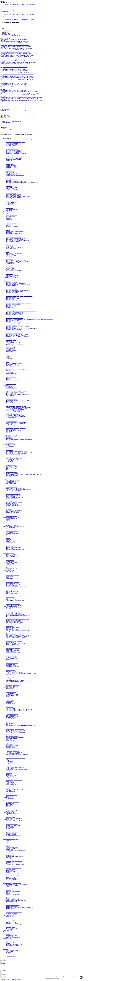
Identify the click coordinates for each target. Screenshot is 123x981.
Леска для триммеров (10, 677)
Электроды (8, 724)
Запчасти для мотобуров (11, 305)
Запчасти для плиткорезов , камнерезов (14, 313)
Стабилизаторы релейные (11, 814)
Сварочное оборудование (8, 721)
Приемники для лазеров (11, 364)
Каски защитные (9, 806)
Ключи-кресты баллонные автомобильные (15, 169)
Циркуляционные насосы (11, 562)
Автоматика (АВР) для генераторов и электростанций (17, 272)
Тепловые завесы (9, 916)
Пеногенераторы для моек (11, 543)
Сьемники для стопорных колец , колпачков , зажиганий (18, 196)
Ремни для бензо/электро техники (13, 342)
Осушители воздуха (10, 438)
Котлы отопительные (10, 712)
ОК (81, 977)
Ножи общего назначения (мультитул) (14, 944)
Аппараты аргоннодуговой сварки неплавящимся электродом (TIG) (20, 725)
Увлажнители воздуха (10, 440)
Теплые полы (8, 921)
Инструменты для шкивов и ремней (13, 158)
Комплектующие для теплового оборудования (16, 924)
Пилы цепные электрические (12, 583)
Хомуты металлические (11, 939)
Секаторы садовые (10, 249)
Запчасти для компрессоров (12, 293)
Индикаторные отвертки (11, 347)
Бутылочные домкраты (11, 140)
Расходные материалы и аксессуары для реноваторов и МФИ (19, 407)
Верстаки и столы (9, 821)
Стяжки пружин (9, 191)
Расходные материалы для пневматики (14, 497)
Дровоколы (8, 218)
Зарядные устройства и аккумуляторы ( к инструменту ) (18, 336)
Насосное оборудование (8, 553)
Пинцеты (8, 876)
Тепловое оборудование (8, 915)
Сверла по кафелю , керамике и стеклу (14, 745)
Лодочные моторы (7, 523)
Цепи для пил (9, 589)
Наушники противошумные (12, 807)
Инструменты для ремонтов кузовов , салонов (16, 153)
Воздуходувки (9, 476)
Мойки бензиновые (10, 551)
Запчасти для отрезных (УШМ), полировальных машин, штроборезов (21, 309)
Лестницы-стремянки (10, 521)
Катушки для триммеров (11, 671)
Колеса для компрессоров (11, 516)
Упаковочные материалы (11, 785)
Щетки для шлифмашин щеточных (13, 620)
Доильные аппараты (10, 279)
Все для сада (6, 211)
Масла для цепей (9, 532)
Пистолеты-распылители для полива (14, 237)
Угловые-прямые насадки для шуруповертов (15, 416)
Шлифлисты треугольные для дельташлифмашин (16, 616)
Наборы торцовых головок (11, 179)
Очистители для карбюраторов (12, 533)
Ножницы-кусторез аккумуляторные (14, 233)
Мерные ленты (9, 356)
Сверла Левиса (9, 739)
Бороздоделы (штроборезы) (12, 425)
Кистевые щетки (9, 628)
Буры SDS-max (9, 762)
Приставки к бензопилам (11, 585)
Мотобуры (8, 230)
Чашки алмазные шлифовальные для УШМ (15, 614)
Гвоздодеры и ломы (10, 849)
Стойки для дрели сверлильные (12, 413)
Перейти (13, 17)
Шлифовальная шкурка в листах (13, 617)
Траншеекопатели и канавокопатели (13, 655)
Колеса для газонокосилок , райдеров (14, 672)
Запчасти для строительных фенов (13, 322)
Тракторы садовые (10, 653)
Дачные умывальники (10, 216)
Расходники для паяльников (12, 573)
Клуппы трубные (9, 857)
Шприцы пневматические (11, 503)
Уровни (7, 375)
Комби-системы (9, 674)
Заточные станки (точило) (11, 822)
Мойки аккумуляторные (11, 550)
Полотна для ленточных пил (12, 644)
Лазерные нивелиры (10, 349)
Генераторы (5, 265)
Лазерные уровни (9, 351)
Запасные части (6, 281)
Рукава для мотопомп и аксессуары (13, 557)
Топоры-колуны (9, 256)
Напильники (8, 638)
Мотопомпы (8, 569)
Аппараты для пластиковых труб (13, 695)
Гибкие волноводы (10, 609)
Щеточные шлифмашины (11, 421)
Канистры (8, 540)
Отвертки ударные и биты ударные (13, 875)
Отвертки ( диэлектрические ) (12, 873)
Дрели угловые (9, 432)
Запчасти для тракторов (11, 327)
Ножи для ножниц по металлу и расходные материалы (18, 394)
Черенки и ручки (9, 259)
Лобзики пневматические (11, 485)
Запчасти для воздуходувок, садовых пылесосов (16, 286)
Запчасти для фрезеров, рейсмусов (13, 329)
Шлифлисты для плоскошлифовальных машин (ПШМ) (18, 615)
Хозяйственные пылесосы (11, 466)
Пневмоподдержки (10, 492)
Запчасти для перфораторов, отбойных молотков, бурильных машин (21, 311)
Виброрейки (8, 893)
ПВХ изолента (9, 946)
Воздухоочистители (10, 443)
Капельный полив (10, 221)
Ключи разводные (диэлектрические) (14, 861)
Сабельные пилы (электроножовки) (13, 410)
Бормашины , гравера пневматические (14, 505)
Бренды (2, 1)
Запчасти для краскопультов (12, 294)
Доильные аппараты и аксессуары (10, 277)
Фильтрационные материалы (12, 694)
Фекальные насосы (10, 561)
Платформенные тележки (11, 795)
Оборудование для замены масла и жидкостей (16, 181)
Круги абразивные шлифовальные (13, 634)
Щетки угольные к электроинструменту (14, 344)
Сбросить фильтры (15, 31)
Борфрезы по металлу (10, 760)
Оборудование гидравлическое (12, 180)
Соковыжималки (9, 936)
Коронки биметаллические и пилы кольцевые (16, 767)
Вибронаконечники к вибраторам (13, 891)
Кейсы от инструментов (11, 340)
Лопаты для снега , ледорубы (12, 226)
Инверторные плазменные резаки (13, 731)
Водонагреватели (9, 701)
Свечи (7, 534)
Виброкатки (8, 890)
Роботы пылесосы (10, 460)
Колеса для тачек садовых (11, 223)
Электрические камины (11, 922)
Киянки (7, 854)
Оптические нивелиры (11, 359)
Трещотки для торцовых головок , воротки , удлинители (18, 206)
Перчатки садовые (10, 235)
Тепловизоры (8, 371)
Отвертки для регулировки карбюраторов (15, 600)
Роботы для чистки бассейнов (12, 459)
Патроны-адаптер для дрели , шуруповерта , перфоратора (18, 400)
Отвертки (8, 872)
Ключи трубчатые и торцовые (12, 167)
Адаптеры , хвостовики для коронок (14, 755)
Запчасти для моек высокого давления (14, 300)
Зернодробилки (9, 219)
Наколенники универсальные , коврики (14, 231)
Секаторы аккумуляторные (11, 248)
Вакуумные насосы (10, 563)
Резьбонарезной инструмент (12, 879)
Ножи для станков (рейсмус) (12, 824)
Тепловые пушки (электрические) (13, 920)
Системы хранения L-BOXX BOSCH (14, 411)
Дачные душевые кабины (11, 215)
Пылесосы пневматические (12, 496)
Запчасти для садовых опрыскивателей (14, 318)
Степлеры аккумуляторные (11, 913)
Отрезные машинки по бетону (12, 895)
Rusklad (7, 32)
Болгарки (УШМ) (9, 424)
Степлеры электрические (11, 914)
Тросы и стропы (9, 208)
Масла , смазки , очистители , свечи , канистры (13, 526)
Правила (7, 362)
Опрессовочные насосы (11, 717)
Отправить (3, 963)
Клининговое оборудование (9, 444)
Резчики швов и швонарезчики (12, 899)
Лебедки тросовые (10, 172)
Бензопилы (8, 592)
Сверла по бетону (9, 743)
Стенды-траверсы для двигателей (13, 189)
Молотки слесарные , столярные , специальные (16, 864)
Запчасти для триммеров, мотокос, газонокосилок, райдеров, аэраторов (21, 328)
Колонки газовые (9, 707)
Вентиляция (8, 441)
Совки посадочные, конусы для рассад (14, 253)
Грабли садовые (9, 213)
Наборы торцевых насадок (11, 177)
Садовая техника (6, 646)
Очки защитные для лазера (11, 810)
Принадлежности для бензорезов (13, 897)
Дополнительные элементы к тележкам (14, 789)
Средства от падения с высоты (12, 802)
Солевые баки (9, 689)
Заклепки (8, 902)
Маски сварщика (9, 734)
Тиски (7, 842)
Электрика (5, 949)
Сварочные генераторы (11, 271)
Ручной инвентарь (10, 461)
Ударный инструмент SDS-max (12, 749)
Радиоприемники (9, 403)
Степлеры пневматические (11, 499)
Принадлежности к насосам (12, 555)
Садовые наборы (9, 245)
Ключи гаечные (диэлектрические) (13, 161)
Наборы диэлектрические (11, 865)
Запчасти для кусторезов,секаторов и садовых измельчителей (19, 296)
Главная (2, 19)
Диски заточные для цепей (11, 593)
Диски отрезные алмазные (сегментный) (14, 621)
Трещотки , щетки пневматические (13, 501)
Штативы (8, 379)
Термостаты (8, 343)
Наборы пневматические (11, 487)
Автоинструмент (7, 138)
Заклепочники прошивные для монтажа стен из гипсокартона (19, 907)
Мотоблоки (8, 678)
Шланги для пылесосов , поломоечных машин (16, 469)
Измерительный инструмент (9, 345)
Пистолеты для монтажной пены (13, 604)
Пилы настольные (10, 827)
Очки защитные (9, 809)
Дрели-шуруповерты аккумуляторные (14, 435)
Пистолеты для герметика (11, 602)
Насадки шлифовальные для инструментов (15, 639)
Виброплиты (8, 892)
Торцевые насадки (10, 203)
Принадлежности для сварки (12, 736)
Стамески (8, 881)
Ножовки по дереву (10, 870)
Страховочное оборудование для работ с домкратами (17, 190)
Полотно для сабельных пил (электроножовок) (16, 645)
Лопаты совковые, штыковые (12, 228)
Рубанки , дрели (9, 880)
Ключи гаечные (9, 160)
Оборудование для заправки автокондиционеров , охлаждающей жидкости (22, 182)
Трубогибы (8, 844)
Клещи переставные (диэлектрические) (14, 856)
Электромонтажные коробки (12, 950)
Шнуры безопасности (10, 804)
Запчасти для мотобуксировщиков (13, 304)
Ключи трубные (9, 862)
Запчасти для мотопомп (11, 306)
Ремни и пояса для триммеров (12, 685)
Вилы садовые (9, 264)
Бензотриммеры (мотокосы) (12, 660)
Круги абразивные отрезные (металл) (14, 633)
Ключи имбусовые (10, 858)
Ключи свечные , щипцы (11, 165)
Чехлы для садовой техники (12, 658)
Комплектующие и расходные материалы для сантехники (18, 710)
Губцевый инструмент (10, 851)
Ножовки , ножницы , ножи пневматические (15, 488)
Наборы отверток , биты (11, 866)
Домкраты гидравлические (11, 144)
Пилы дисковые (9, 402)
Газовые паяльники (10, 577)
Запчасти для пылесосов (11, 315)
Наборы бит (8, 770)
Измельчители (9, 220)
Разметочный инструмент (11, 878)
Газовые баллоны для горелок (12, 575)
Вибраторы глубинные (11, 888)
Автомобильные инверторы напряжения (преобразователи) (19, 139)
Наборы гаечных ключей (11, 174)
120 (11, 33)
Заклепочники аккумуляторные (12, 905)
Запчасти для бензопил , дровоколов (14, 282)
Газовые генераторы (10, 276)
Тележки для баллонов (11, 781)
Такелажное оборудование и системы (14, 780)
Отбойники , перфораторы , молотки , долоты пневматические (19, 489)
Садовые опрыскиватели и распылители (14, 247)
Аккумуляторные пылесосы (12, 473)
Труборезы (8, 846)
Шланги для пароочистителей (12, 468)
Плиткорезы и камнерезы (11, 829)
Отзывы (23, 4)
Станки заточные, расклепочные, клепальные (16, 586)
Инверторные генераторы (11, 268)
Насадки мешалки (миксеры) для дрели (14, 393)
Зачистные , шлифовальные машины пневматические (17, 513)
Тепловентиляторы (10, 929)
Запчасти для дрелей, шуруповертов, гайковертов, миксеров (19, 290)
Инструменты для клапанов (12, 149)
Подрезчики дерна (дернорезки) (13, 683)
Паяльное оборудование (8, 570)
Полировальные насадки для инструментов (15, 643)
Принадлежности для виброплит (13, 898)
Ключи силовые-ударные (11, 166)
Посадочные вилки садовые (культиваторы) (15, 239)
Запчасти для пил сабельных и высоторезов (15, 312)
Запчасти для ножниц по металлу (13, 308)
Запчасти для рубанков (11, 316)
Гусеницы (8, 667)
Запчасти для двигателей (11, 289)
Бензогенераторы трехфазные (12, 275)
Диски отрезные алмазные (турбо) (13, 623)
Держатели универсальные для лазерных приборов (17, 381)
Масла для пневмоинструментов (13, 529)
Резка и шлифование (7, 611)
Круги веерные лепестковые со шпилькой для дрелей (17, 635)
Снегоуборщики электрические (12, 650)
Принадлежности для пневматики (13, 495)
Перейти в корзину (14, 129)
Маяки (7, 355)
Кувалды (7, 863)
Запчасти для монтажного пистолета (14, 301)
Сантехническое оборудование (10, 687)
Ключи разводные (10, 859)
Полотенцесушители (10, 718)
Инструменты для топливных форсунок (14, 155)
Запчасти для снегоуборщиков (12, 320)
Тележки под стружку (10, 783)
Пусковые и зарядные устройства (13, 184)
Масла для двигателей (10, 527)
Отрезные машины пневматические (13, 490)
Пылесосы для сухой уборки (12, 457)
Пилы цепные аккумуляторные (12, 582)
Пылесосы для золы (10, 455)
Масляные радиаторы (10, 927)
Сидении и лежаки (10, 188)
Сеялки (7, 252)
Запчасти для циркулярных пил (12, 331)
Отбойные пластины (10, 776)
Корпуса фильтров (10, 711)
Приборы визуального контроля (10, 606)
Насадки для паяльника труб (12, 715)
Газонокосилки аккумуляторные (13, 661)
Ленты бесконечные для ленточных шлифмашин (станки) (18, 636)
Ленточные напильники (11, 387)
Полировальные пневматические (13, 494)
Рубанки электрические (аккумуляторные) (15, 409)
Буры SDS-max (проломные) (12, 763)
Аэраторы (8, 659)
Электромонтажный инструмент (13, 847)
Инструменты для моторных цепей (13, 151)
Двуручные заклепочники (11, 901)
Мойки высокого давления (9, 541)
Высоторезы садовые (10, 212)
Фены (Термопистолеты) (11, 417)
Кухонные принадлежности (12, 942)
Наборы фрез (8, 774)
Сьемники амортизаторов (11, 193)
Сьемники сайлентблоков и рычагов (14, 198)
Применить (8, 31)
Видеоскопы (8, 608)
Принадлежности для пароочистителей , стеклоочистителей (19, 452)
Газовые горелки (9, 576)
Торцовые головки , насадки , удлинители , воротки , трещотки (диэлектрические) (24, 205)
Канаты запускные (10, 594)
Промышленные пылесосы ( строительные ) (15, 454)
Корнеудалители (9, 224)
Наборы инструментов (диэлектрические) (15, 175)
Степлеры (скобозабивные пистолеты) (14, 912)
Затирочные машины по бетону (12, 894)
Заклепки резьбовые (10, 903)
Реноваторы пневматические (12, 498)
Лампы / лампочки (10, 951)
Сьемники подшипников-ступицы (13, 197)
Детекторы (8, 382)
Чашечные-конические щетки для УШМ (14, 613)
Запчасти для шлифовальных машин (14, 333)
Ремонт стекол (9, 186)
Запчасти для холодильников (12, 330)
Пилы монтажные (10, 826)
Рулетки (7, 367)
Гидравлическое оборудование (12, 143)
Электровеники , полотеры (11, 470)
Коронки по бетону (10, 768)
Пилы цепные (6, 580)
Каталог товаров (4, 17)
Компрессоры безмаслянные (12, 481)
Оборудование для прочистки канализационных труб (17, 447)
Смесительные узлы (10, 688)
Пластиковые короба (10, 792)
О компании (5, 4)
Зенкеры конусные (10, 765)
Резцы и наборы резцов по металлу (13, 833)
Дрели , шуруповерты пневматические (14, 510)
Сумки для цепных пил (11, 587)
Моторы (7, 524)
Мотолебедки (9, 679)
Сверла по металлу (10, 746)
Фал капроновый (9, 947)
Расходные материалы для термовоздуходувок (16, 406)
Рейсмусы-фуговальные (11, 834)
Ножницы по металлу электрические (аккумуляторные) (18, 396)
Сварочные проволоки (11, 723)
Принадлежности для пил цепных (13, 584)
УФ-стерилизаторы (10, 693)
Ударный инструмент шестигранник (14, 752)
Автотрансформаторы (10, 817)
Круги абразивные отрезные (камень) (14, 631)
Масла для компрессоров (11, 528)
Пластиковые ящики (10, 793)
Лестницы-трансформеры (11, 518)
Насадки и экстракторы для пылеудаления (15, 392)
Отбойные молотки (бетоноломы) (13, 397)
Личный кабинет (38, 113)
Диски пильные (9, 624)
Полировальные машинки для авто (13, 183)
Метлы (7, 445)
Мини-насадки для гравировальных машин (15, 637)
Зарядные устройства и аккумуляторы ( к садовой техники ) (19, 337)
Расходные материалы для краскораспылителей (16, 404)
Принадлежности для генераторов (13, 270)
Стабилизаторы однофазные (12, 813)
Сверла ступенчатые (10, 747)
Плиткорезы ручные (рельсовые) (13, 831)
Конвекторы (8, 925)
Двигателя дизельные (10, 670)
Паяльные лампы (9, 571)
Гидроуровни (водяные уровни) (12, 380)
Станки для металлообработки (12, 836)
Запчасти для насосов (10, 307)
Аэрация (7, 696)
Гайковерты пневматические (12, 506)
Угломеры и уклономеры (11, 373)
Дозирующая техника (10, 703)
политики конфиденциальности (18, 965)
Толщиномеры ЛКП (10, 372)
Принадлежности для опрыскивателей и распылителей (18, 242)
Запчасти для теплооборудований (13, 325)
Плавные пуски (9, 341)
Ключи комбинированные (11, 595)
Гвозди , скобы (9, 509)
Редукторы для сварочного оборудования (15, 737)
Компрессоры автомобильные (12, 480)
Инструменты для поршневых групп (14, 152)
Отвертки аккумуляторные (11, 399)
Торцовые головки (10, 204)
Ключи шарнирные (10, 168)
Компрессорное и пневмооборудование (11, 479)
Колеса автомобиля (10, 171)
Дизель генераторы (10, 267)
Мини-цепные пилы (10, 598)
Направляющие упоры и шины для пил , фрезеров (17, 391)
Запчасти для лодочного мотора (13, 298)
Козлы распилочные (10, 597)
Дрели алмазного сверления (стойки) (14, 430)
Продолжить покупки (5, 129)
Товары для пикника (7, 930)
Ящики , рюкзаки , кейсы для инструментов (15, 423)
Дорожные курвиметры (11, 384)
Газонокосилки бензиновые (12, 663)
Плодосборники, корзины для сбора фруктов (15, 238)
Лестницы (8, 520)
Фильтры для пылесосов (11, 465)
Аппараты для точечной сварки (12, 726)
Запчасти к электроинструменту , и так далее (15, 335)
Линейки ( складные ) (10, 353)
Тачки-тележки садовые (11, 255)
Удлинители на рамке (10, 956)
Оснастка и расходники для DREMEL (14, 641)
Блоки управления (10, 697)
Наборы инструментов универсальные (14, 176)
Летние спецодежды (10, 798)
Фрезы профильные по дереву (12, 753)
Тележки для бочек (10, 782)
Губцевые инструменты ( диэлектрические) (15, 850)
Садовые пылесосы (10, 462)
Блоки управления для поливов (12, 262)
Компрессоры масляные (11, 483)
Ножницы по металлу (10, 869)
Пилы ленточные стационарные (13, 825)
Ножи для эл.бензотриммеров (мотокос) (14, 681)
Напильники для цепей (11, 599)
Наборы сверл (9, 773)
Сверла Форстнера (10, 748)
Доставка (14, 4)
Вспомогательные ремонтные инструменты (15, 142)
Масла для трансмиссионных (12, 531)
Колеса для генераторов (11, 269)
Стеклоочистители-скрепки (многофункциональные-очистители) (20, 463)
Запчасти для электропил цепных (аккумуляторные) (17, 334)
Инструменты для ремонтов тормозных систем (16, 154)
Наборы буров (9, 771)
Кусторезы (8, 225)
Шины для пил (9, 590)
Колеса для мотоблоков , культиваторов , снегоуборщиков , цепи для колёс (22, 673)
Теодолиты (8, 370)
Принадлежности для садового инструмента (15, 243)
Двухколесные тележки (11, 788)
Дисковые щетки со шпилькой (12, 627)
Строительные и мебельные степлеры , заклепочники (15, 900)
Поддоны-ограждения (29, 19)
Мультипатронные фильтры (12, 714)
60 (9, 33)
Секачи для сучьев (10, 250)
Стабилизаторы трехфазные (12, 815)
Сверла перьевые (9, 741)
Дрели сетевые (9, 431)
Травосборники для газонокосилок (13, 652)
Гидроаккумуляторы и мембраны (13, 565)
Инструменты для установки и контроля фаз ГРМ (16, 157)
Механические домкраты (11, 173)
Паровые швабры (9, 448)
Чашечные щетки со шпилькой (12, 612)
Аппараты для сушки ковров (12, 475)
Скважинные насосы (10, 558)
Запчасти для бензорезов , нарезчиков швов (15, 283)
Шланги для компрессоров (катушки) (14, 502)
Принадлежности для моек (11, 546)
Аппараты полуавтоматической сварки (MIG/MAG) (17, 727)
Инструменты (6, 385)
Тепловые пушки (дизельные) (12, 919)
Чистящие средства (10, 467)
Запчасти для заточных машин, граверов (14, 291)
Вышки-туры (8, 519)
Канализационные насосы (11, 568)
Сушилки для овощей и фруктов (13, 937)
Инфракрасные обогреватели (12, 923)
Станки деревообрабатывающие (13, 835)
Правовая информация (30, 4)
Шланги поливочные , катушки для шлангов (15, 260)
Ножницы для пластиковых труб (13, 716)
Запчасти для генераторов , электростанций (15, 287)
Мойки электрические (10, 542)
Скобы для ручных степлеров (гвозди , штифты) (16, 910)
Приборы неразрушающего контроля (14, 363)
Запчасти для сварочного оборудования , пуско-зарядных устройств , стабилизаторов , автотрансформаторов (29, 319)
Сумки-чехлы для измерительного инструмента (16, 369)
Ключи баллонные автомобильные (13, 159)
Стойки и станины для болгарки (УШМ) (14, 414)
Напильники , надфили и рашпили (13, 868)
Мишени (7, 357)
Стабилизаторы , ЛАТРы (8, 812)
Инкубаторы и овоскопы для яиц (13, 932)
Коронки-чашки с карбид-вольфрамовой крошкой (16, 769)
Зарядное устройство (10, 147)
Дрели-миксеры (9, 433)
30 (8, 33)
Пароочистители (9, 450)
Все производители (6, 101)
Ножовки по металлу (10, 871)
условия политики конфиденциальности (52, 978)
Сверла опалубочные (10, 740)
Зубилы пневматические (11, 514)
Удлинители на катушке (11, 954)
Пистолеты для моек (10, 545)
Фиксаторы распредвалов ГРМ (12, 209)
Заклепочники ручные (10, 908)
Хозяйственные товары (8, 938)
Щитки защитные (9, 805)
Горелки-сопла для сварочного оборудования (15, 730)
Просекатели (8, 909)
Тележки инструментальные (12, 202)
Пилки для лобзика (10, 642)
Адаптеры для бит (10, 756)
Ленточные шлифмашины (11, 388)
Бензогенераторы (9, 274)
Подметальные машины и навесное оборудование (16, 451)
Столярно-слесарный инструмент (10, 839)
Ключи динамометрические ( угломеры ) (14, 162)
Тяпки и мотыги (9, 257)
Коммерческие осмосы (11, 708)
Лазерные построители (11, 350)
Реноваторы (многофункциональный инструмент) (17, 408)
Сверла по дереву (9, 744)
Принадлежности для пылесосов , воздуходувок (16, 453)
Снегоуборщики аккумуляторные (13, 648)
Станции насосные (10, 560)
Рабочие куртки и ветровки (12, 799)
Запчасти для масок (10, 299)
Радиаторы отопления (10, 719)
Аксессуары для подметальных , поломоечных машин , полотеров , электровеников (24, 474)
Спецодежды (6, 797)
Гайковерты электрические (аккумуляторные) (16, 428)
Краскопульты (9, 386)
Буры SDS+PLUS (9, 761)
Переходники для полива (11, 234)
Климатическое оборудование (9, 436)
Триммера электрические (11, 657)
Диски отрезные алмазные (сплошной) (14, 622)
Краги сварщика (9, 733)
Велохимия (8, 539)
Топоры (7, 843)
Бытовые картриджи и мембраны (13, 699)
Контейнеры (8, 790)
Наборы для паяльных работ (12, 578)
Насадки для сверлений (11, 775)
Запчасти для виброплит (11, 285)
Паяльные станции (10, 572)
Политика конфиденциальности (8, 122)
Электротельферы (9, 210)
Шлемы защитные (10, 803)
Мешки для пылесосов (11, 446)
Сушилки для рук (9, 690)
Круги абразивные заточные (12, 629)
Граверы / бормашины (10, 429)
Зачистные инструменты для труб (13, 704)
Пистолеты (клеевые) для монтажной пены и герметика (15, 601)
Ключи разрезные (9, 164)
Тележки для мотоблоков (11, 651)
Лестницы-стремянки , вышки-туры (11, 517)
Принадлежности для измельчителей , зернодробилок (17, 240)
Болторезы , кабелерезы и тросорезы (14, 848)
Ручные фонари (9, 953)
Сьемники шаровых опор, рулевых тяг (14, 199)
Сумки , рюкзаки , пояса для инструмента (15, 415)
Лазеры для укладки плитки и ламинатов (15, 352)
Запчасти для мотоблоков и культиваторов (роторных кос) (18, 303)
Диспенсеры (8, 702)
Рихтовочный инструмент (11, 187)
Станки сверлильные (10, 837)
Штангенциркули (9, 378)
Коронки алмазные (10, 766)
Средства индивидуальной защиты (10, 800)
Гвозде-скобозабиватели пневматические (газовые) (17, 507)
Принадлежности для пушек (12, 928)
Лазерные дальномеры (10, 348)
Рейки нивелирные (10, 366)
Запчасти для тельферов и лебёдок (13, 323)
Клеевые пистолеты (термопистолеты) (14, 605)
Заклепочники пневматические (12, 512)
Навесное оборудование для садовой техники (16, 680)
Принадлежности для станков (12, 832)
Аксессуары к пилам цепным (12, 591)
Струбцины (8, 840)
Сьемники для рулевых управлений (13, 195)
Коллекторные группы (11, 705)
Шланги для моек (9, 548)
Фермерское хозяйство (8, 931)
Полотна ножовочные (10, 877)
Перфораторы (9, 401)
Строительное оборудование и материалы (12, 883)
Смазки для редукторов (11, 536)
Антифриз (8, 538)
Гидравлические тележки (11, 787)
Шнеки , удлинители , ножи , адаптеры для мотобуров (17, 261)
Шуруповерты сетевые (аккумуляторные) (15, 419)
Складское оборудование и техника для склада (14, 19)
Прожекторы (8, 952)
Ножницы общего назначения (12, 945)
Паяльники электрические (11, 579)
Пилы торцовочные (10, 828)
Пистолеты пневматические (12, 491)
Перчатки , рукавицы (10, 811)
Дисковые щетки (9, 626)
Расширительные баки (10, 556)
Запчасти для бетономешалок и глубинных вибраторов (18, 284)
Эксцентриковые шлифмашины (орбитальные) (16, 422)
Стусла (7, 841)
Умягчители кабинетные (11, 692)
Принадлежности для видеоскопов (13, 607)
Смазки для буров (9, 535)
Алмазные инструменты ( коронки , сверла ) (15, 758)
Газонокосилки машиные (11, 664)
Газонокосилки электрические (12, 666)
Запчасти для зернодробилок (12, 292)
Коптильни (8, 934)
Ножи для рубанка (10, 395)
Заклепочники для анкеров (11, 906)
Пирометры (8, 360)
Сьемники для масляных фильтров (13, 194)
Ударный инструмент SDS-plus (12, 751)
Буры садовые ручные (10, 263)
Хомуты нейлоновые (10, 941)
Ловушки (8, 943)
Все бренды (3, 32)
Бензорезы (8, 886)
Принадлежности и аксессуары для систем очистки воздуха (19, 439)
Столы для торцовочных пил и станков (14, 820)
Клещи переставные (10, 855)
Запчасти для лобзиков (11, 297)
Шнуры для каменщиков (11, 377)
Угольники (8, 374)
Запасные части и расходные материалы (14, 278)
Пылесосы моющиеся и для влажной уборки (15, 458)
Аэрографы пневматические (12, 504)
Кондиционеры (9, 437)
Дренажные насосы (10, 567)
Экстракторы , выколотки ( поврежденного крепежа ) (17, 754)
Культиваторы (9, 675)
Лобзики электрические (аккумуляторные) (15, 389)
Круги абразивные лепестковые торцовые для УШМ (17, 630)
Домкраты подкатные (10, 145)
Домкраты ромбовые (10, 146)
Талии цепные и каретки (11, 201)
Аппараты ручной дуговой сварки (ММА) (15, 729)
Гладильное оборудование (11, 477)
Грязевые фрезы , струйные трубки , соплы (15, 549)
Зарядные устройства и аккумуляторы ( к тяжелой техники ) (19, 338)
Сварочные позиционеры (11, 722)
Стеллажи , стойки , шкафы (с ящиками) (14, 778)
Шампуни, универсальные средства (13, 547)
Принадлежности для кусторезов (13, 241)
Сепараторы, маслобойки (11, 935)
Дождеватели (8, 217)
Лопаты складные (9, 227)
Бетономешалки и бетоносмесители (13, 887)
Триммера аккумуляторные (11, 656)
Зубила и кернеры (10, 853)
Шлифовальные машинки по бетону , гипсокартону (17, 884)
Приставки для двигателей (11, 525)
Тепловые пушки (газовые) (11, 917)
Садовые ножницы (10, 246)
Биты (7, 759)
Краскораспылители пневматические (14, 484)
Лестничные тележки (10, 791)
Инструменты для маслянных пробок (14, 150)
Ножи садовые (9, 232)
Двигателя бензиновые (11, 668)
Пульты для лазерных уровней (12, 365)
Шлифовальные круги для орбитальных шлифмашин (17, 619)
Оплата (10, 4)
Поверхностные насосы (11, 554)
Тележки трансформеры (11, 784)
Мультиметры (9, 358)
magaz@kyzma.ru (4, 11)
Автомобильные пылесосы (11, 472)
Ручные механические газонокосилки (14, 686)
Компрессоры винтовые (11, 482)
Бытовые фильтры (10, 700)
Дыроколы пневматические (12, 511)
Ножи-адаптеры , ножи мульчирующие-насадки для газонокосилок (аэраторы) (23, 682)
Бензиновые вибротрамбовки (12, 885)
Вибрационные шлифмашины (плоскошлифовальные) (17, 426)
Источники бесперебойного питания (14, 818)
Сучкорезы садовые (10, 254)
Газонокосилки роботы (11, 665)
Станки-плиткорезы (7, 819)
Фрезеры (7, 418)
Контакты (18, 4)
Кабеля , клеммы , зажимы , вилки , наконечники (16, 732)
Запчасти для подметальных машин (13, 314)
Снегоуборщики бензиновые (12, 649)
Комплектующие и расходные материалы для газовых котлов (19, 709)
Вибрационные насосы (11, 564)
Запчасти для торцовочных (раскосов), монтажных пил (18, 326)
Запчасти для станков (10, 321)
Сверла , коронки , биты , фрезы (10, 738)
